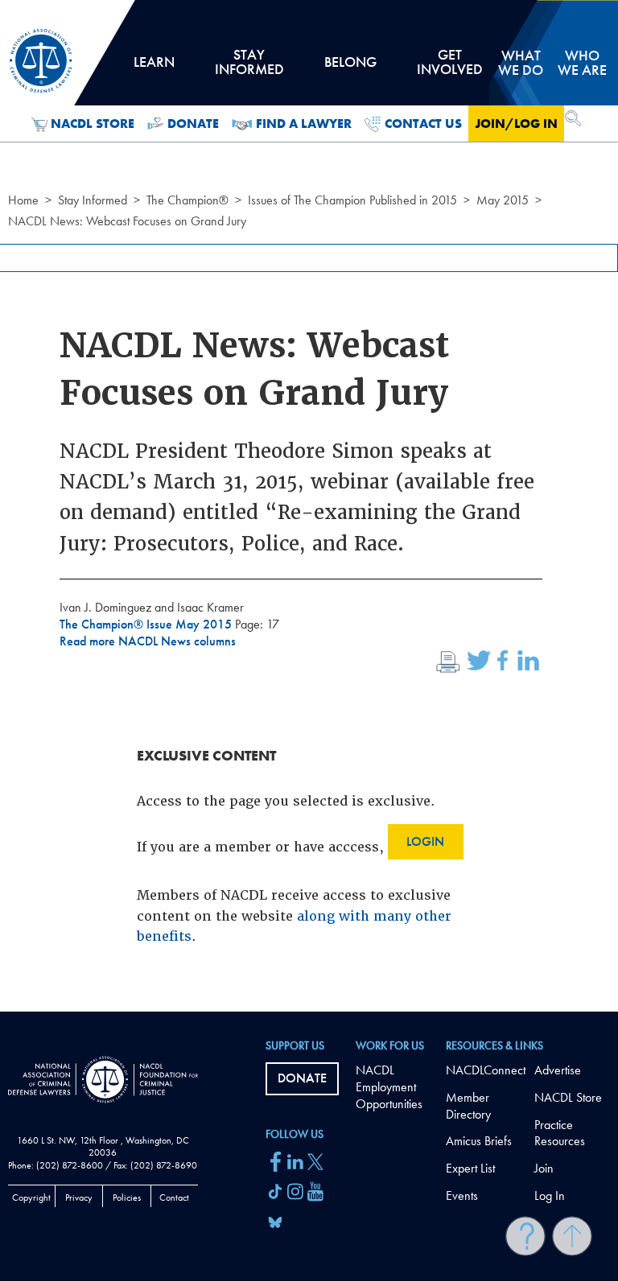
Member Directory (468, 1106)
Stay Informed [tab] (249, 67)
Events (462, 1195)
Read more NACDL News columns (148, 641)
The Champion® (187, 200)
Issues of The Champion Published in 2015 (352, 200)
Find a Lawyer (304, 123)
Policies (127, 1197)
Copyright (31, 1197)
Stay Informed (92, 200)
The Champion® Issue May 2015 (147, 624)
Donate (193, 123)
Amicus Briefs (479, 1140)
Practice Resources (559, 1133)
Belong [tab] (350, 67)
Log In (549, 1195)
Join (544, 1168)
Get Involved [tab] (450, 67)
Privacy (79, 1197)
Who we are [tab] (582, 62)
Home (23, 200)
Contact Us (423, 123)
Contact (174, 1197)
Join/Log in (516, 123)
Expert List (470, 1168)
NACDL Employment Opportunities (389, 1086)
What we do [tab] (520, 62)
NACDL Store (92, 123)
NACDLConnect (485, 1069)
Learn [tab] (153, 67)
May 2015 (502, 200)
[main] (309, 506)
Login (425, 841)
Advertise (557, 1069)
